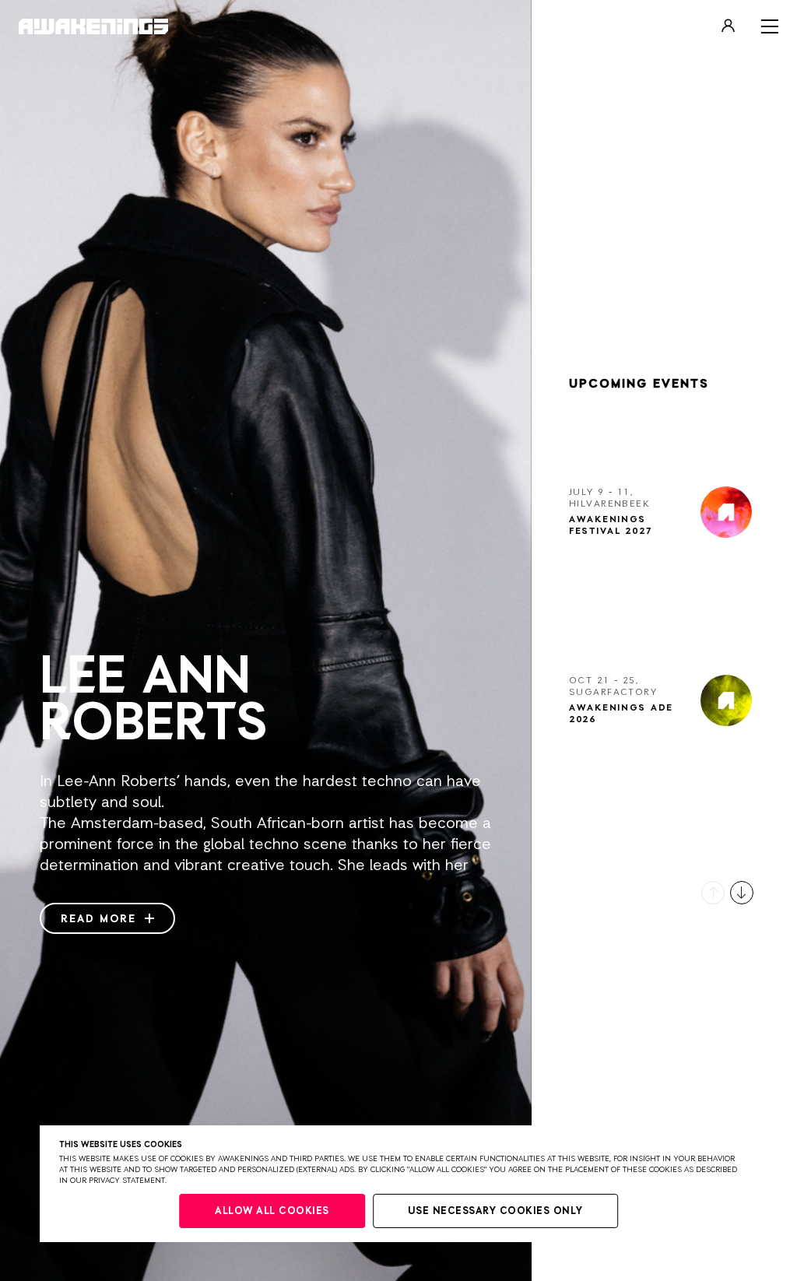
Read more (101, 919)
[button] (713, 892)
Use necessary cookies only (495, 1211)
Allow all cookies (272, 1211)
